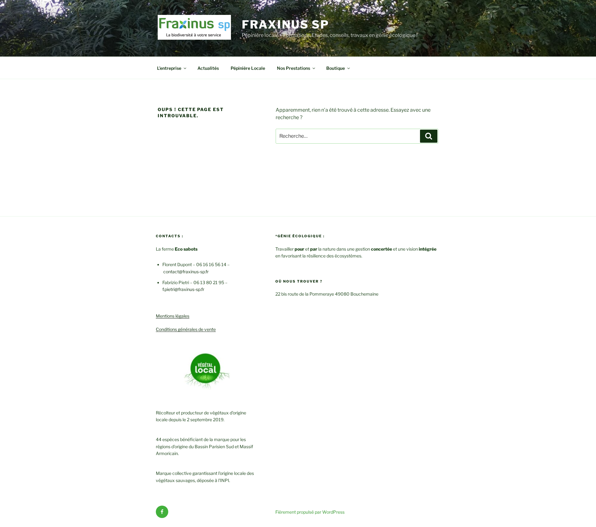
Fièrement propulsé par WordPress (310, 512)
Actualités (208, 68)
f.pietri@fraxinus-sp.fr (183, 289)
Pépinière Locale (248, 68)
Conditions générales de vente (186, 329)
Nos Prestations (293, 68)
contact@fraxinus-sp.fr (186, 271)
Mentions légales (172, 316)
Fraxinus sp (285, 24)
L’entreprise (169, 68)
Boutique (335, 68)
